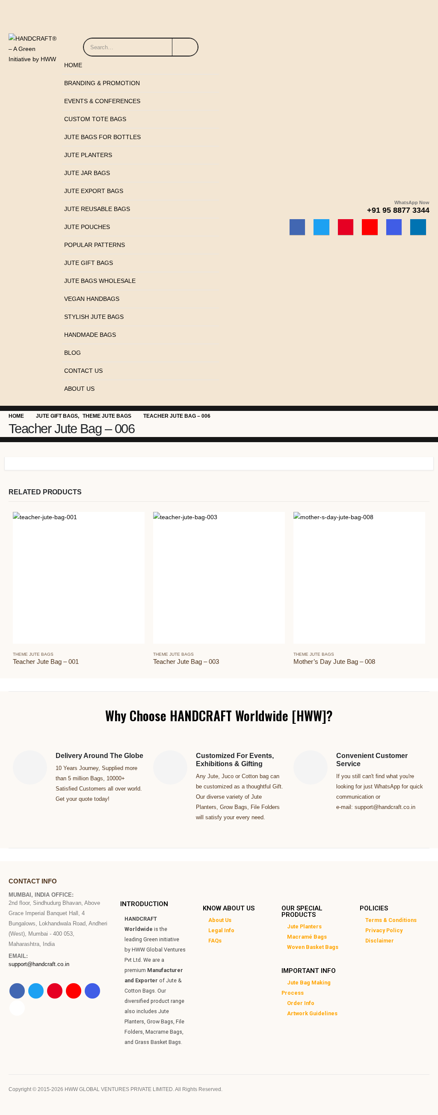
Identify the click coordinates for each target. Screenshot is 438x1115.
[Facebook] (297, 227)
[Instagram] (394, 227)
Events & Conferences (102, 101)
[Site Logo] (33, 46)
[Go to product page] (79, 578)
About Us (79, 388)
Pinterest (54, 991)
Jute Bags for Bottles (102, 137)
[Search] (185, 47)
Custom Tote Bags (95, 119)
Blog (72, 352)
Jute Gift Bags (88, 262)
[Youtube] (370, 227)
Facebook (17, 991)
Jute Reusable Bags (97, 208)
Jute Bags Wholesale (100, 280)
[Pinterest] (346, 227)
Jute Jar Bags (87, 172)
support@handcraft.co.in (39, 964)
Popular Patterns (94, 244)
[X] (321, 227)
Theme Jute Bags (33, 654)
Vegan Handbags (91, 298)
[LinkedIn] (418, 227)
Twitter (36, 991)
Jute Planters (88, 155)
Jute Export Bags (93, 190)
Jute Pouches (87, 226)
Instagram (92, 991)
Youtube (73, 991)
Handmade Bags (90, 334)
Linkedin (17, 1008)
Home (73, 65)
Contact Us (83, 370)
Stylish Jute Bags (94, 316)
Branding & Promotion (102, 83)
